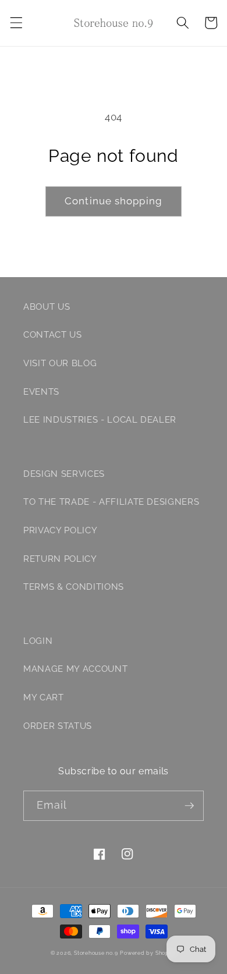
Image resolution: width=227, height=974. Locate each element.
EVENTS (41, 392)
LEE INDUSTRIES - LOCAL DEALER (99, 420)
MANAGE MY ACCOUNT (75, 669)
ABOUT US (46, 307)
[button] (16, 23)
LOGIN (37, 641)
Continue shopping (113, 201)
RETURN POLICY (60, 559)
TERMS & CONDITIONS (73, 587)
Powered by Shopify (148, 953)
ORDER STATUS (57, 726)
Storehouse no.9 (96, 953)
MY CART (43, 697)
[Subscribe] (189, 806)
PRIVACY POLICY (60, 530)
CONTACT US (52, 335)
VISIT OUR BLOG (60, 363)
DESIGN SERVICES (64, 474)
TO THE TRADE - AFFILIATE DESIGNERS (111, 502)
